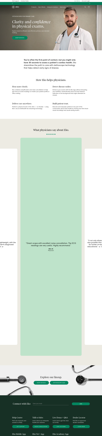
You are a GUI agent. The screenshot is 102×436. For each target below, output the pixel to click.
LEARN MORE (81, 426)
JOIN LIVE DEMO (61, 426)
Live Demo (77, 1)
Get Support (15, 1)
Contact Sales (25, 1)
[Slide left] (12, 3)
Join (81, 403)
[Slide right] (90, 3)
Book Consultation (41, 426)
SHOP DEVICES (19, 37)
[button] (34, 7)
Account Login (86, 1)
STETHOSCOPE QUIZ (59, 382)
